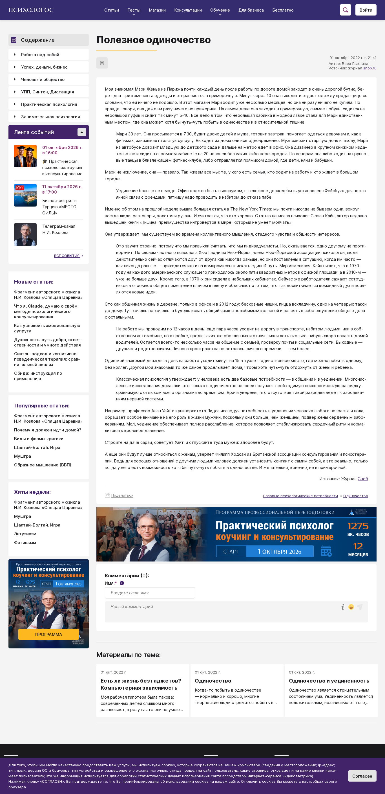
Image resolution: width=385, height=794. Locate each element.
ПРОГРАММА (48, 634)
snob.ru (370, 68)
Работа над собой (40, 54)
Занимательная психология (50, 116)
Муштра (22, 456)
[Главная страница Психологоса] (33, 10)
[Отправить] (359, 607)
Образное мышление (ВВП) (42, 465)
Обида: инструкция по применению (38, 375)
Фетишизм (25, 542)
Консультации (188, 10)
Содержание (38, 40)
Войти (366, 10)
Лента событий (34, 132)
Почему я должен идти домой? (47, 430)
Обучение (220, 10)
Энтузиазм (25, 533)
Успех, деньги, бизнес (44, 67)
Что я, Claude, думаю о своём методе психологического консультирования (46, 311)
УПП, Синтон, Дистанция (47, 92)
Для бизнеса (251, 10)
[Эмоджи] (351, 607)
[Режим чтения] (102, 63)
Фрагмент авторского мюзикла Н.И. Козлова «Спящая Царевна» (48, 294)
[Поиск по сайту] (345, 10)
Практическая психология (49, 104)
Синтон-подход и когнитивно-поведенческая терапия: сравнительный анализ (47, 359)
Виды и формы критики (38, 438)
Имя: (114, 583)
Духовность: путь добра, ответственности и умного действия (48, 342)
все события (67, 256)
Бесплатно (283, 10)
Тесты (133, 10)
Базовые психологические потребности (300, 495)
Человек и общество (43, 79)
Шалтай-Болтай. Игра (37, 447)
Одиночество (355, 495)
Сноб (363, 478)
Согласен (362, 776)
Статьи (111, 10)
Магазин (157, 10)
